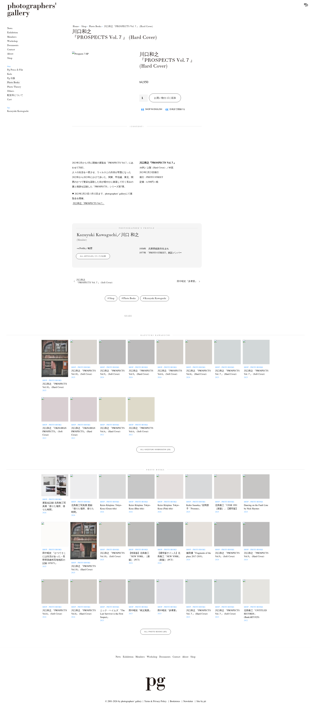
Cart (9, 99)
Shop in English (153, 109)
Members (12, 36)
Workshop (12, 41)
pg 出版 (11, 78)
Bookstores (175, 701)
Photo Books (13, 82)
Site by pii (201, 701)
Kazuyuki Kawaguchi (18, 111)
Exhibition (12, 32)
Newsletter (188, 701)
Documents (12, 45)
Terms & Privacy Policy (155, 701)
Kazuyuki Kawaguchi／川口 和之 (108, 236)
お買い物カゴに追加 (165, 97)
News (9, 28)
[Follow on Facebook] (159, 668)
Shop (9, 58)
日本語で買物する (177, 109)
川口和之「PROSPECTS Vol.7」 (88, 203)
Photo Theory (14, 86)
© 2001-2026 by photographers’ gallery (123, 701)
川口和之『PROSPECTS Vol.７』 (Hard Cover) (128, 26)
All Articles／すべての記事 (93, 256)
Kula (9, 74)
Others (10, 91)
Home (76, 26)
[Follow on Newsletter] (167, 668)
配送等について (15, 95)
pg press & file (15, 69)
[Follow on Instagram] (144, 668)
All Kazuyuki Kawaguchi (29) (155, 449)
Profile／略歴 (85, 248)
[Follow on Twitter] (152, 668)
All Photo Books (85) (155, 632)
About (10, 53)
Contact (11, 49)
